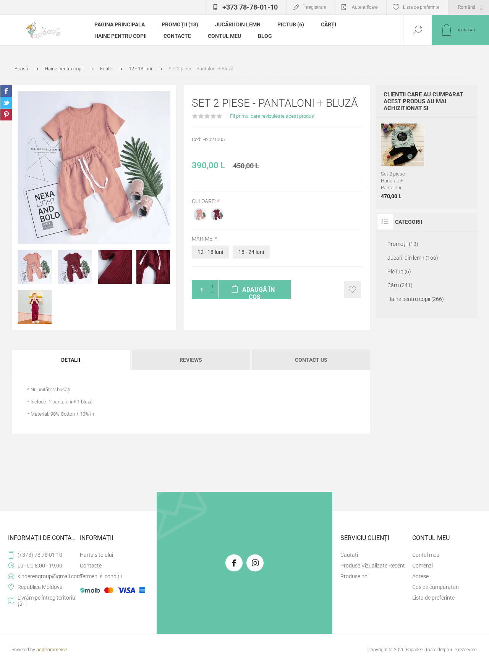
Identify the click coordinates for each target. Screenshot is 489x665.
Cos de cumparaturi (435, 587)
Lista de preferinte (433, 598)
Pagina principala (119, 24)
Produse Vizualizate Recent (372, 566)
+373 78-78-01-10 (250, 7)
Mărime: (203, 239)
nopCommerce (51, 649)
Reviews (191, 360)
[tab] (71, 360)
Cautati (349, 555)
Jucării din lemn (238, 24)
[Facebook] (234, 563)
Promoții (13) (180, 24)
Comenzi (422, 566)
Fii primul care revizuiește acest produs (272, 116)
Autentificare (364, 7)
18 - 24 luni (251, 252)
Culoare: (204, 201)
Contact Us (311, 360)
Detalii (70, 360)
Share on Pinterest (6, 114)
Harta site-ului (96, 555)
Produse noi (354, 576)
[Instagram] (255, 563)
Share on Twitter (6, 103)
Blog (265, 36)
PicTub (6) (290, 24)
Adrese (420, 576)
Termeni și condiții (101, 576)
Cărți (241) (400, 285)
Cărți (328, 24)
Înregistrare (314, 7)
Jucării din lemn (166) (412, 258)
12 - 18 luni (210, 252)
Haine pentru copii (120, 36)
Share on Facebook (6, 91)
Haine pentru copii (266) (415, 299)
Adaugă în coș (410, 147)
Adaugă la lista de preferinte (352, 289)
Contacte (177, 36)
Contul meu (224, 36)
